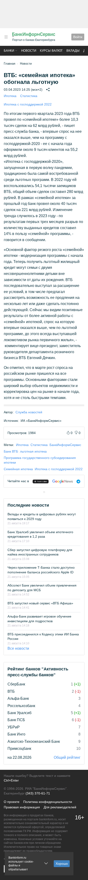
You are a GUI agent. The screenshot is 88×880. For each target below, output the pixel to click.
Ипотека (10, 96)
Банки (9, 50)
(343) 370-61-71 (38, 793)
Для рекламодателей (60, 807)
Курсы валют (51, 50)
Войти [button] (77, 37)
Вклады (73, 50)
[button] (6, 37)
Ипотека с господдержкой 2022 (28, 104)
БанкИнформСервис (65, 445)
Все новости (18, 648)
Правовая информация (22, 807)
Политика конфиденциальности (47, 802)
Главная (9, 63)
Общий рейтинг (67, 757)
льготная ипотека (33, 451)
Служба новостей (28, 412)
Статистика (28, 96)
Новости (28, 50)
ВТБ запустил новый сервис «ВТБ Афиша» (40, 603)
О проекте (11, 802)
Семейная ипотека (18, 469)
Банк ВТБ (11, 451)
